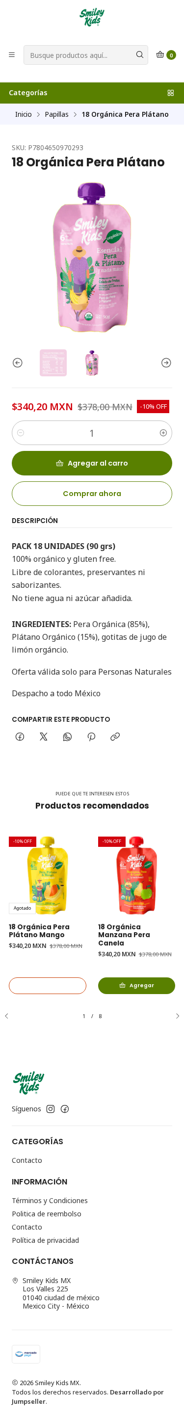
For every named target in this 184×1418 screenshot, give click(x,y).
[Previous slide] (19, 362)
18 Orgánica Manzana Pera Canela (124, 935)
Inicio (23, 114)
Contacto (27, 1160)
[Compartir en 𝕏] (43, 737)
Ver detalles (47, 985)
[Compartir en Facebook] (20, 737)
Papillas (57, 114)
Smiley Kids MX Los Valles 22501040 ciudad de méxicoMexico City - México (61, 1293)
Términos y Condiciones (50, 1200)
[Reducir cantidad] (20, 433)
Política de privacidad (45, 1240)
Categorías (28, 92)
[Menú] (12, 55)
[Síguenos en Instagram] (50, 1109)
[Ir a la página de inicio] (92, 17)
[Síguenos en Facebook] (65, 1109)
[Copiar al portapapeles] (115, 737)
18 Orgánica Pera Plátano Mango (39, 931)
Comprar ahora (92, 494)
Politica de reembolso (46, 1213)
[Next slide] (165, 362)
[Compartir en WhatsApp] (67, 737)
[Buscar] (139, 55)
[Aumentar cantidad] (163, 433)
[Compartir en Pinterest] (91, 737)
